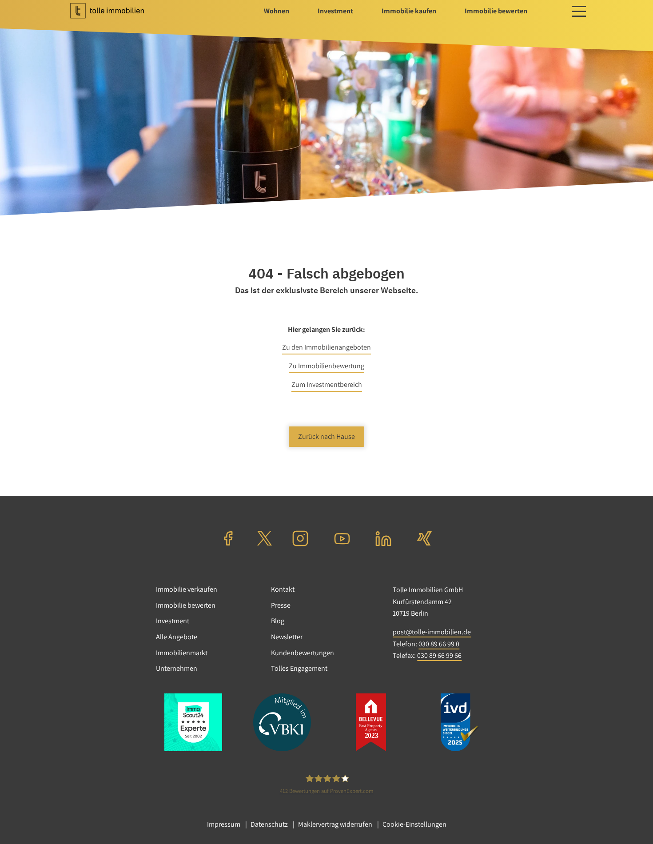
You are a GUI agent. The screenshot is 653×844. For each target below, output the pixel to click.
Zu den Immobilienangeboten (326, 347)
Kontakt (283, 589)
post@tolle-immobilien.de (432, 632)
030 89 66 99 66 (439, 655)
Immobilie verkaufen (186, 589)
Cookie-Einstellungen (414, 824)
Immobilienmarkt (181, 652)
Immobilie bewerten (185, 605)
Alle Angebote (176, 636)
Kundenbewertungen (302, 652)
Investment (172, 620)
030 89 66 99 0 (438, 644)
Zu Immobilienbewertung (326, 365)
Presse (281, 605)
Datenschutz (269, 824)
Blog (277, 620)
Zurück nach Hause (326, 436)
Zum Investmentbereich (326, 384)
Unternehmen (176, 668)
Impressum (223, 824)
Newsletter (287, 636)
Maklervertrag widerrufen (335, 824)
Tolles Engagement (299, 668)
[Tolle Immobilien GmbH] (116, 11)
